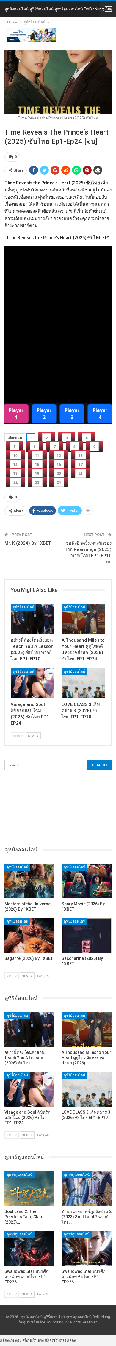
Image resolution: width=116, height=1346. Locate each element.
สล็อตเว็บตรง (10, 1340)
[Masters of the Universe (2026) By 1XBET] (29, 881)
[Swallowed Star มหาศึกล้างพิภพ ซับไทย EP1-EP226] (87, 1248)
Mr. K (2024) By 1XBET (27, 543)
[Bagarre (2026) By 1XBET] (29, 935)
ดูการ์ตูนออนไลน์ (19, 1175)
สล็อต (71, 1340)
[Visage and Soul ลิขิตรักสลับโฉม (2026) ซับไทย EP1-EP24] (32, 683)
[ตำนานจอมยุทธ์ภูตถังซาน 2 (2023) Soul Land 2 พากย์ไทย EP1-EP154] (87, 1188)
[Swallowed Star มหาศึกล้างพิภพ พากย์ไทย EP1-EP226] (29, 1248)
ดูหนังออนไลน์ (17, 867)
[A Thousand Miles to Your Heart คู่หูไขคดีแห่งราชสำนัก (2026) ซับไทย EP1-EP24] (83, 619)
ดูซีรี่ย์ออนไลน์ (23, 607)
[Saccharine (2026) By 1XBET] (87, 935)
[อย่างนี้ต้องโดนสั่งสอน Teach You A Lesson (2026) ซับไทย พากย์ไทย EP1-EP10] (32, 619)
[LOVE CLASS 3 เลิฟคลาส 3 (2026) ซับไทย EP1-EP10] (83, 683)
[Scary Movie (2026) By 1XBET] (87, 881)
